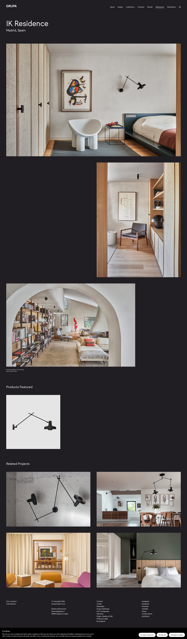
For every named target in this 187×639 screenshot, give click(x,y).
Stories (150, 7)
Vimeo (144, 611)
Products (141, 7)
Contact (100, 601)
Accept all (162, 635)
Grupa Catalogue (103, 609)
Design (120, 7)
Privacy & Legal (102, 619)
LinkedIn (145, 609)
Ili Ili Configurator (103, 611)
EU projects (101, 621)
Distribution (171, 7)
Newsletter (101, 606)
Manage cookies (177, 635)
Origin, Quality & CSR (104, 616)
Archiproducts (147, 614)
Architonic (145, 616)
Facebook (145, 604)
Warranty (100, 614)
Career (99, 604)
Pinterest (145, 606)
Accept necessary (147, 635)
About (112, 7)
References (160, 7)
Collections (130, 7)
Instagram (145, 601)
